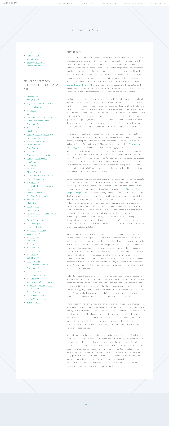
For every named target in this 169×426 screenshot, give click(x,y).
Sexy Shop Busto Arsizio (37, 196)
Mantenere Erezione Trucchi (39, 285)
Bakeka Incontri (67, 3)
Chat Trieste (32, 203)
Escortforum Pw (34, 234)
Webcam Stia (32, 96)
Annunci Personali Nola (37, 158)
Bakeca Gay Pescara (35, 124)
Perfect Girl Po (33, 138)
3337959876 (33, 247)
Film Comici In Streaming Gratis (41, 175)
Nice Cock (31, 162)
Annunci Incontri (88, 3)
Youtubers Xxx (33, 206)
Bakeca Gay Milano (35, 268)
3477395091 (33, 278)
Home (84, 404)
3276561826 (33, 110)
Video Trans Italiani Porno (38, 120)
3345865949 (33, 182)
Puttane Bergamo (34, 223)
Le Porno (31, 114)
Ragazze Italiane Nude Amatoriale (41, 103)
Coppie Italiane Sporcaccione (39, 282)
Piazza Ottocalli (33, 261)
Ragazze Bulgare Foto (36, 179)
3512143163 (33, 168)
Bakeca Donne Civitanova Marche (41, 117)
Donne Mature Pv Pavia (37, 299)
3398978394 (33, 254)
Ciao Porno (32, 131)
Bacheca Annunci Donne (37, 275)
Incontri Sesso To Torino (37, 264)
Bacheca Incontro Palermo (78, 85)
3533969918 (33, 216)
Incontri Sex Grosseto (36, 295)
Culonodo (31, 151)
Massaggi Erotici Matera (37, 230)
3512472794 (33, 258)
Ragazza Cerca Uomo (133, 3)
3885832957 (33, 199)
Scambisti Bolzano (35, 302)
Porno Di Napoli (34, 144)
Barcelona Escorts (35, 192)
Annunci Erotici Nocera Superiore (41, 155)
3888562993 (33, 100)
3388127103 (33, 127)
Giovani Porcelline (35, 172)
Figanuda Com (33, 165)
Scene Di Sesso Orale (36, 141)
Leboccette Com (34, 271)
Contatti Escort (110, 3)
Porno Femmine (34, 292)
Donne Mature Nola (35, 220)
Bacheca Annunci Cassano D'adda (41, 213)
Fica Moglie (32, 244)
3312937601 (33, 288)
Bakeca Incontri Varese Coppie (40, 134)
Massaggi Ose (33, 237)
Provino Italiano (34, 240)
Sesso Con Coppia (157, 3)
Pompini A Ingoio (34, 227)
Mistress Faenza (34, 251)
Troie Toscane (33, 148)
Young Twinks (33, 210)
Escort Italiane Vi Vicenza (38, 107)
